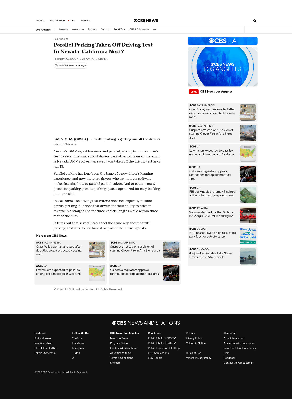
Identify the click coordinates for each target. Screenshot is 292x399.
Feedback (229, 358)
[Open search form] (254, 20)
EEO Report (155, 358)
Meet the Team (119, 338)
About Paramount (234, 338)
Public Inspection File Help (164, 348)
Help (226, 353)
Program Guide (119, 343)
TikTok (76, 353)
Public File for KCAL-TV (162, 343)
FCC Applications (158, 353)
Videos (105, 29)
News (63, 29)
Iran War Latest (43, 343)
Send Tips (119, 29)
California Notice (196, 343)
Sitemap (115, 362)
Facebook (78, 343)
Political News (42, 338)
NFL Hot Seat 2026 (45, 348)
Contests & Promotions (123, 348)
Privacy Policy (194, 338)
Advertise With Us (120, 353)
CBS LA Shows (138, 29)
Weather (77, 29)
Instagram (78, 348)
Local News (56, 20)
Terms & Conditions (121, 358)
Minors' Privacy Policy (198, 358)
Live (72, 20)
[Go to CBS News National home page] (146, 20)
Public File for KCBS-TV (162, 338)
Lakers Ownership (45, 353)
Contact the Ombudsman (238, 362)
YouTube (77, 338)
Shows (85, 20)
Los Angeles (43, 29)
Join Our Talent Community (240, 348)
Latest (40, 20)
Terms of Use (193, 353)
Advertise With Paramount (239, 343)
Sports (92, 29)
